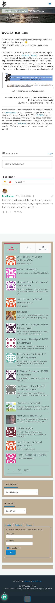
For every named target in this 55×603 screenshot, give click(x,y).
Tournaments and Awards (20, 18)
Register (18, 525)
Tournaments (10, 112)
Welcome (43, 249)
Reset (29, 525)
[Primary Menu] (49, 3)
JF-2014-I (25, 55)
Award (33, 55)
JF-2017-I (40, 115)
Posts (27, 249)
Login (50, 153)
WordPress (36, 581)
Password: (10, 540)
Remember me (14, 548)
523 (19, 470)
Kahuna (27, 581)
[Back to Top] (27, 599)
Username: (10, 533)
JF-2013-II (21, 123)
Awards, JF (37, 18)
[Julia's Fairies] (4, 3)
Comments (12, 249)
